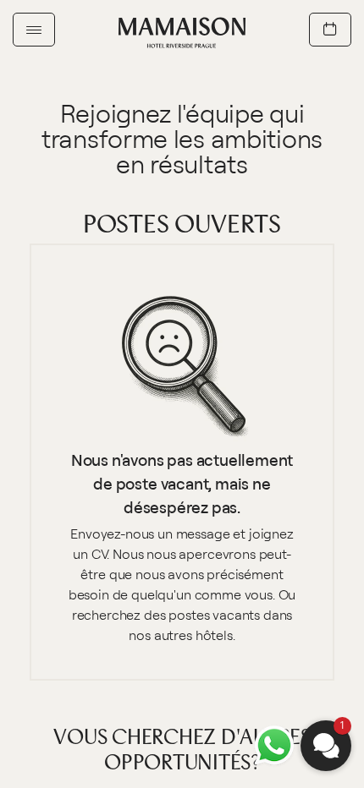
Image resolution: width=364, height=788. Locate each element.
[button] (326, 745)
